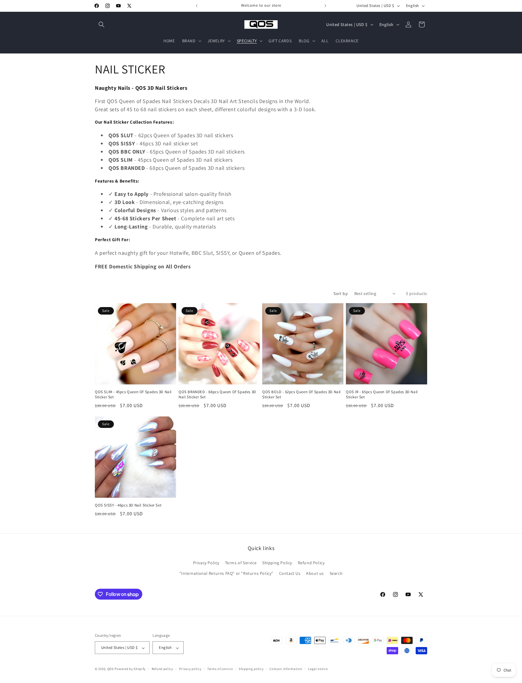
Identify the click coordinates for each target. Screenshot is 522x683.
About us (315, 573)
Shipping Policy (277, 563)
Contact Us (290, 573)
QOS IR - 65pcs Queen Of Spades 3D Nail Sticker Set (382, 395)
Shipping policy (251, 669)
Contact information (285, 669)
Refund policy (162, 669)
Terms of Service (241, 563)
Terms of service (220, 669)
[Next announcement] (325, 5)
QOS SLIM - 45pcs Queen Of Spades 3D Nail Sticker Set (133, 395)
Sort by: (341, 293)
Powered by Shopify (130, 669)
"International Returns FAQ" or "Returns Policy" (226, 573)
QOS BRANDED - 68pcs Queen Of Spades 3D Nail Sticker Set (217, 395)
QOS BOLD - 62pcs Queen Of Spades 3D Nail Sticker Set (301, 395)
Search (336, 573)
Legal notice (317, 669)
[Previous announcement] (196, 5)
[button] (101, 24)
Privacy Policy (206, 563)
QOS (110, 669)
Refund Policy (311, 563)
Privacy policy (190, 669)
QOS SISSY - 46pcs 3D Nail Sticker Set (128, 505)
